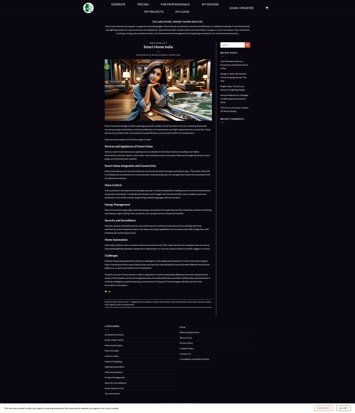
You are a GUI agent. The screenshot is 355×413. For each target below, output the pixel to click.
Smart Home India (158, 47)
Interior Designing (113, 361)
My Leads (182, 11)
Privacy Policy (186, 343)
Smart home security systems (199, 302)
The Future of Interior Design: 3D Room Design (234, 109)
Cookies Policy (187, 348)
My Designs (210, 4)
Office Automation (114, 372)
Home (182, 327)
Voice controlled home (125, 305)
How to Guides (112, 350)
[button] (241, 8)
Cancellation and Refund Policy (194, 359)
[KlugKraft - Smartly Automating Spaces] (92, 8)
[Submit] (247, 45)
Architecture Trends (114, 334)
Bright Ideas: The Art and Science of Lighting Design (232, 88)
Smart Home (165, 302)
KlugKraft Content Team (169, 55)
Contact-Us (185, 353)
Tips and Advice (112, 393)
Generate (118, 4)
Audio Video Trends (114, 340)
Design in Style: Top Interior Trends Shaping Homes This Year (233, 77)
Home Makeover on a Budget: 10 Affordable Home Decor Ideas (234, 98)
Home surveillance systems (148, 302)
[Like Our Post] (106, 291)
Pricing (143, 4)
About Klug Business (189, 332)
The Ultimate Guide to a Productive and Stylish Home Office (234, 65)
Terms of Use (186, 337)
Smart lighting (110, 305)
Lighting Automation (115, 366)
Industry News (112, 356)
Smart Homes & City (158, 43)
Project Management (115, 377)
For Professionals (175, 4)
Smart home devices (179, 302)
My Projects (154, 11)
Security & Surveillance (115, 382)
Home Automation (114, 345)
